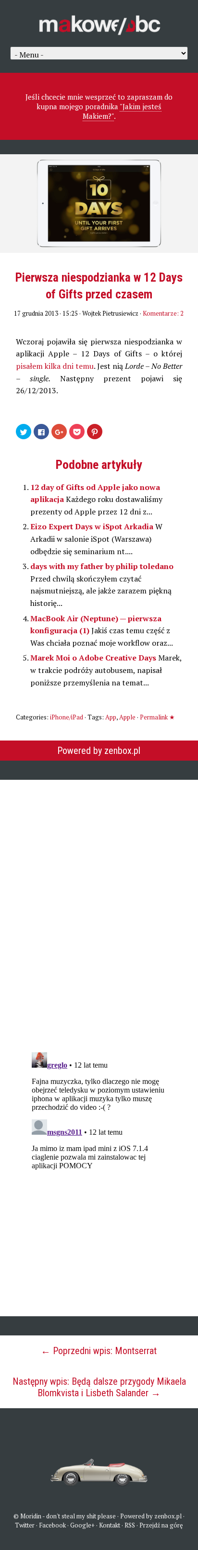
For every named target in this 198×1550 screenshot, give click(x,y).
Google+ (82, 1525)
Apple (127, 717)
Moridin (30, 1516)
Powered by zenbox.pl (98, 750)
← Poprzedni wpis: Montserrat (99, 1350)
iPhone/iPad (66, 717)
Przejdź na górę (161, 1525)
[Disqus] (99, 909)
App (110, 717)
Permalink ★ (157, 717)
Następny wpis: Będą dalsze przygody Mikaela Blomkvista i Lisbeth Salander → (99, 1387)
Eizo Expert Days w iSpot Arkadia (92, 526)
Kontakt (109, 1525)
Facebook (52, 1525)
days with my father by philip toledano (101, 566)
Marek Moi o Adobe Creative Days (94, 657)
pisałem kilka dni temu (55, 366)
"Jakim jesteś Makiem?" (122, 111)
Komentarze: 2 (163, 313)
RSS (129, 1525)
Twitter (25, 1525)
